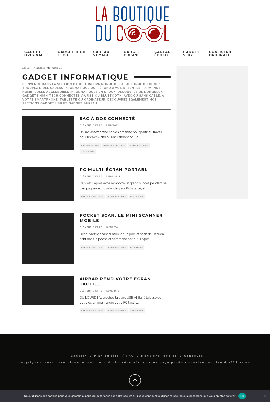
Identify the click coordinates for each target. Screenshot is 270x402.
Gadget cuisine (132, 53)
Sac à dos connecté (107, 118)
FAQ (130, 355)
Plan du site (106, 355)
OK (242, 395)
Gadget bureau (83, 103)
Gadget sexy (191, 53)
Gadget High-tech (114, 145)
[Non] (265, 396)
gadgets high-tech (40, 95)
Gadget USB (51, 103)
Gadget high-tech (72, 53)
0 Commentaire (139, 145)
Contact (79, 355)
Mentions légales (159, 355)
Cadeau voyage (101, 53)
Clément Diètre (91, 125)
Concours (193, 355)
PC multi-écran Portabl (114, 169)
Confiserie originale (220, 53)
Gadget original (33, 53)
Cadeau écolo (162, 53)
